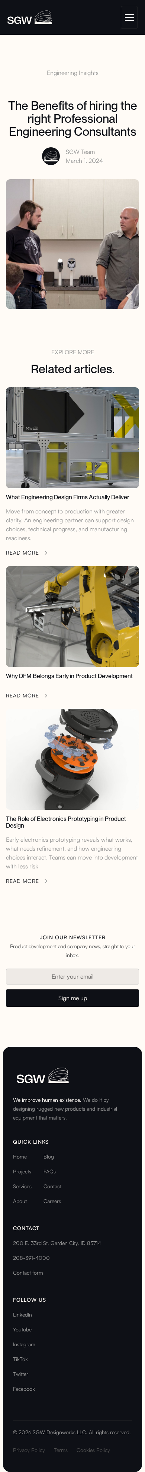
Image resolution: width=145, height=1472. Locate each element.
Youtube (22, 1329)
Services (22, 1186)
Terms (61, 1450)
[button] (127, 17)
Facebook (24, 1389)
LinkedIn (22, 1314)
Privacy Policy (29, 1450)
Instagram (24, 1344)
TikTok (20, 1359)
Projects (22, 1171)
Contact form (28, 1272)
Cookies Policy (93, 1450)
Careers (52, 1201)
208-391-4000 (31, 1258)
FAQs (50, 1171)
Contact (52, 1186)
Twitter (20, 1374)
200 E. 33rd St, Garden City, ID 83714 (57, 1243)
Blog (49, 1156)
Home (20, 1156)
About (20, 1201)
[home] (29, 17)
